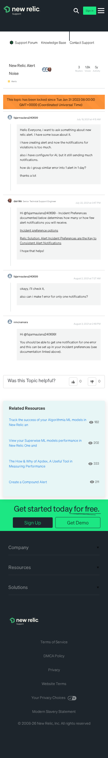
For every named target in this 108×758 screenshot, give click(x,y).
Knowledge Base (53, 42)
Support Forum (26, 42)
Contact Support (82, 42)
